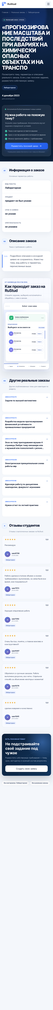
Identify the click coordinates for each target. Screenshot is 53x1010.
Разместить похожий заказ (24, 146)
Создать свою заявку (26, 768)
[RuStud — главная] (9, 4)
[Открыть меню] (48, 4)
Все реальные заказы (40, 783)
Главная (5, 12)
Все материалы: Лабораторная (15, 783)
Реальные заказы (18, 12)
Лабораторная (33, 12)
